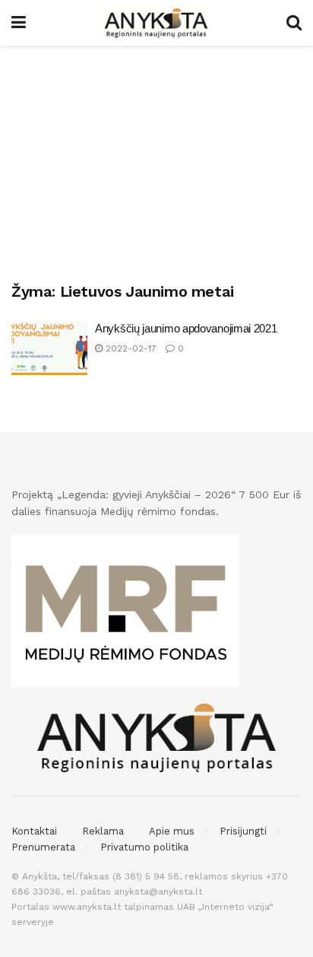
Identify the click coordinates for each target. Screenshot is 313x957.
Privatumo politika (144, 847)
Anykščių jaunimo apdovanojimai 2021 (186, 328)
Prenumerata (43, 847)
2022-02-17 (129, 348)
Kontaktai (34, 831)
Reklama (103, 831)
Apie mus (171, 831)
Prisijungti (243, 831)
